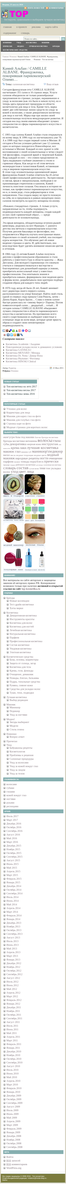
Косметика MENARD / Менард (23, 352)
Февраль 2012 (13, 1000)
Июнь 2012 (12, 985)
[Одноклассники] (15, 335)
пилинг (17, 462)
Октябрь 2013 (13, 930)
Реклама (36, 26)
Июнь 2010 (12, 1073)
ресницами (12, 806)
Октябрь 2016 (13, 827)
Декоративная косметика (23, 615)
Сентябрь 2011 (14, 1018)
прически (51, 461)
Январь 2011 (13, 1047)
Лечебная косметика (21, 630)
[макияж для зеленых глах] (35, 546)
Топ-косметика (38, 1176)
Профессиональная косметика (26, 641)
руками (10, 802)
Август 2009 (13, 1106)
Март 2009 (12, 1125)
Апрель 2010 (13, 1081)
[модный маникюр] (13, 546)
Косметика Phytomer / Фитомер (23, 358)
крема (15, 448)
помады (25, 461)
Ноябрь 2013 (13, 926)
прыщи (6, 465)
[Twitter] (11, 335)
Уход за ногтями (18, 714)
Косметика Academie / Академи (23, 344)
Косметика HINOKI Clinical (21, 361)
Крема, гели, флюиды (21, 670)
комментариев (16, 1164)
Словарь (25, 33)
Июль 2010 (12, 1069)
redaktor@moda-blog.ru (37, 1178)
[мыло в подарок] (13, 497)
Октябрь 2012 (13, 970)
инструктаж (50, 444)
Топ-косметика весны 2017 (21, 390)
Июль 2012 (12, 981)
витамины (31, 441)
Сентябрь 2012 (14, 974)
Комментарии (56, 8)
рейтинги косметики (26, 465)
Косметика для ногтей (22, 626)
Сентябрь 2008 (14, 1147)
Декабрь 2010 (13, 1051)
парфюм (8, 461)
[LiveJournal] (21, 335)
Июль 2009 (12, 1110)
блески (38, 437)
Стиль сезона (17, 729)
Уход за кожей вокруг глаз (24, 766)
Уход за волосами (19, 762)
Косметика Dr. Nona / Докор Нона (24, 355)
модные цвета (40, 455)
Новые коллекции (19, 600)
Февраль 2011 (13, 1044)
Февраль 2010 (13, 1088)
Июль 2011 (12, 1025)
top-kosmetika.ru (31, 588)
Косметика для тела (20, 667)
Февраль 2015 (13, 878)
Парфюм (14, 637)
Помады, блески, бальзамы (24, 678)
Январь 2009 (13, 1132)
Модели (14, 725)
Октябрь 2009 (13, 1099)
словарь (9, 468)
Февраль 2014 (13, 915)
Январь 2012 (13, 1003)
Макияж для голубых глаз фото (23, 420)
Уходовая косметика (20, 648)
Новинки (7, 42)
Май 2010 (11, 1077)
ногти (44, 458)
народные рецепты (27, 458)
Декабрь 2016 (13, 823)
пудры (12, 465)
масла (13, 455)
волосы (45, 440)
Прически (7, 46)
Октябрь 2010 (13, 1058)
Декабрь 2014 (13, 886)
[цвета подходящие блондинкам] (35, 522)
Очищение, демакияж (21, 674)
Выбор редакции (19, 700)
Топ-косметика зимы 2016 (20, 393)
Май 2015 (11, 867)
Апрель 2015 (13, 871)
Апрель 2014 (13, 908)
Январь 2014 (13, 919)
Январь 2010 (13, 1092)
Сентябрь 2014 (14, 893)
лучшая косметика (42, 447)
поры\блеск (36, 461)
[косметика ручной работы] (13, 522)
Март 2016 (12, 842)
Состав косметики (19, 645)
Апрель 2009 (13, 1121)
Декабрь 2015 (13, 845)
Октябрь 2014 (13, 889)
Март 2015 (12, 875)
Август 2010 (13, 1066)
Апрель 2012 (13, 992)
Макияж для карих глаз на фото (23, 416)
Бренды (56, 46)
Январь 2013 (13, 959)
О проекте (21, 26)
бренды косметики (49, 437)
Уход (18, 42)
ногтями (11, 799)
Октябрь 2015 (13, 853)
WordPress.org (13, 1168)
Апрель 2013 (13, 952)
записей (13, 1160)
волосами (11, 784)
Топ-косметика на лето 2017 (21, 386)
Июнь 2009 (12, 1114)
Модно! (20, 46)
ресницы (39, 465)
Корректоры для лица (18, 412)
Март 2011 (12, 1040)
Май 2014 (11, 904)
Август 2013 (13, 937)
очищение (55, 458)
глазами (10, 791)
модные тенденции (24, 455)
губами (10, 788)
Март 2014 (12, 911)
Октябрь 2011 (13, 1014)
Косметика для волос (21, 623)
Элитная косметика (20, 652)
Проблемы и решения (21, 755)
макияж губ (26, 452)
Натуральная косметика (22, 634)
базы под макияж (24, 437)
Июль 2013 (12, 941)
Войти (9, 1157)
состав (22, 468)
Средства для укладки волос (25, 689)
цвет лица (26, 471)
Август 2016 (13, 834)
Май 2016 (11, 838)
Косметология (17, 751)
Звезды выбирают (19, 722)
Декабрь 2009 (13, 1095)
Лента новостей (35, 8)
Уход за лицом (17, 770)
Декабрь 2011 (13, 1007)
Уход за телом (17, 773)
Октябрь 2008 (13, 1143)
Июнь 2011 (12, 1029)
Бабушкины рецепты (21, 747)
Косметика (31, 42)
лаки (23, 448)
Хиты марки (16, 608)
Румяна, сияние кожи (21, 685)
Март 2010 (12, 1084)
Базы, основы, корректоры (24, 659)
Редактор (12, 368)
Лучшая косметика (38, 46)
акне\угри (9, 437)
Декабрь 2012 (13, 963)
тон (48, 468)
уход (14, 471)
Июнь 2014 (12, 900)
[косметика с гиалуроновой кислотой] (35, 571)
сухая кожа (34, 468)
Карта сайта (51, 26)
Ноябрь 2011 (13, 1011)
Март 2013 (12, 956)
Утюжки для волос (16, 409)
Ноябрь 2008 (13, 1139)
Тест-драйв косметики (22, 604)
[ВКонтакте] (8, 335)
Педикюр (15, 711)
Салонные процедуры (22, 759)
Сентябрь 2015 (14, 856)
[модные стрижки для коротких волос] (35, 497)
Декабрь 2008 (13, 1136)
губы (6, 444)
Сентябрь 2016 (14, 831)
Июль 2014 (12, 897)
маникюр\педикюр (47, 451)
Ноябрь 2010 (13, 1055)
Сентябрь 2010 (14, 1062)
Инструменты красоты (22, 619)
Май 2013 (11, 948)
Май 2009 (11, 1117)
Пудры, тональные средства (25, 681)
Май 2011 (11, 1033)
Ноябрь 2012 (13, 967)
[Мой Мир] (18, 335)
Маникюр (15, 707)
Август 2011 (13, 1022)
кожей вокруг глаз (16, 795)
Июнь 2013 (12, 945)
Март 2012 (12, 996)
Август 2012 (13, 978)
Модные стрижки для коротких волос (27, 427)
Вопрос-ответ (17, 736)
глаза (57, 441)
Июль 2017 (12, 816)
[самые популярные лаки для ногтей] (13, 571)
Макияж (45, 42)
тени (42, 468)
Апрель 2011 (13, 1036)
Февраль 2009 (13, 1128)
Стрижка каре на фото (18, 423)
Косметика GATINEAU (18, 350)
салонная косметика (23, 84)
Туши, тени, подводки (22, 692)
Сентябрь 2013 (14, 933)
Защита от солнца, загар (23, 663)
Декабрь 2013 (13, 922)
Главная (7, 26)
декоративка (18, 444)
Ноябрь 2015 (13, 849)
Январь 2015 (13, 882)
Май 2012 (11, 989)
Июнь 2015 (12, 864)
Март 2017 (12, 820)
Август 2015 (13, 860)
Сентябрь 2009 (14, 1103)
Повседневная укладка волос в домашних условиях (34, 347)
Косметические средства (15, 50)
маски (6, 455)
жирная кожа (34, 444)
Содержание (9, 33)
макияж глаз (12, 451)
